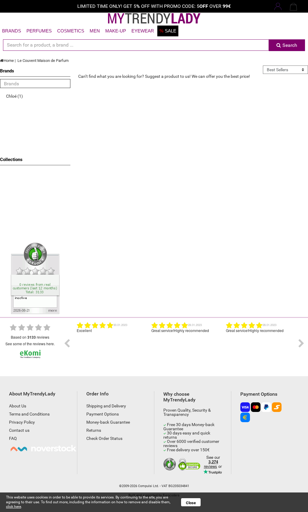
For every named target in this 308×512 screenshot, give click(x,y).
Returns (93, 430)
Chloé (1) (14, 96)
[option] (109, 343)
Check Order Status (104, 438)
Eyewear (142, 30)
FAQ (13, 438)
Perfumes (39, 30)
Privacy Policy (22, 422)
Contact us (19, 430)
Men (95, 30)
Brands (11, 30)
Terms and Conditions (29, 414)
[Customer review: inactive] (35, 278)
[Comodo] (190, 464)
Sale (167, 30)
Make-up (115, 30)
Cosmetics (70, 30)
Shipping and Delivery (106, 406)
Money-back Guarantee (108, 422)
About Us (17, 406)
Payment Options (102, 414)
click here (13, 506)
